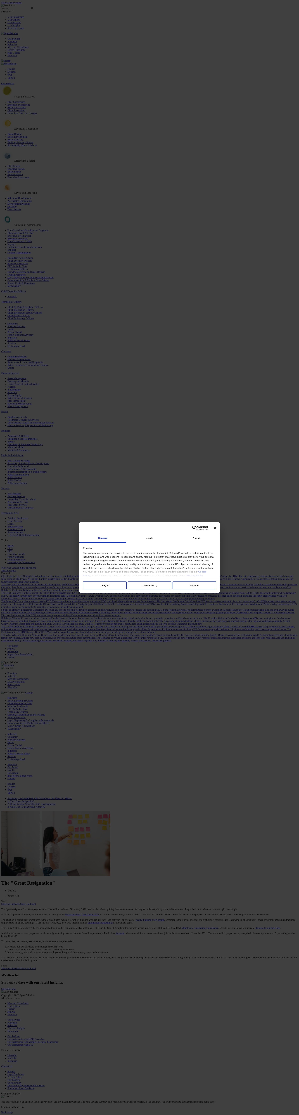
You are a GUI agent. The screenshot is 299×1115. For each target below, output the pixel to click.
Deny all (104, 585)
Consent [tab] (102, 538)
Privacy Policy (194, 575)
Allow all (194, 585)
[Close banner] (215, 528)
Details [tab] (149, 538)
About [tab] (196, 538)
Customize (148, 585)
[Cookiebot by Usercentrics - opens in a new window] (194, 528)
